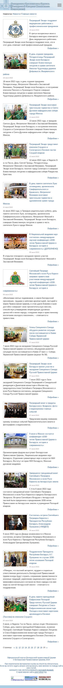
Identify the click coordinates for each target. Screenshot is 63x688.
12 (20, 647)
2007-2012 (39, 672)
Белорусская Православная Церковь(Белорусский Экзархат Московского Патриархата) (30, 6)
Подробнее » (53, 48)
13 (23, 647)
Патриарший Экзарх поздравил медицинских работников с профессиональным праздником (43, 23)
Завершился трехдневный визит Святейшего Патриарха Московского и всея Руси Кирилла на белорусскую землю (43, 477)
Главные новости (28, 14)
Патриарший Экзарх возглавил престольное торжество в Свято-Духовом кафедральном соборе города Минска (43, 109)
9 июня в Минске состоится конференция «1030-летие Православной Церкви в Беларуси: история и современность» (42, 439)
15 (29, 647)
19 (41, 647)
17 (35, 647)
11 (17, 647)
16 (32, 647)
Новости (16, 14)
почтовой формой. (46, 670)
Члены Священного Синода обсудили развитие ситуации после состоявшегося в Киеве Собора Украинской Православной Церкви (42, 333)
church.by (43, 664)
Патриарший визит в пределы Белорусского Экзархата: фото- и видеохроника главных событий (43, 407)
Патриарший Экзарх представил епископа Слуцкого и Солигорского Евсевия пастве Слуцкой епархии (43, 148)
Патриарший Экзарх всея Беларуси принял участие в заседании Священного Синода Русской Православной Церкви (43, 368)
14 (26, 647)
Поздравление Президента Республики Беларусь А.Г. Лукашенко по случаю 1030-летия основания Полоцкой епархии (41, 557)
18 (38, 647)
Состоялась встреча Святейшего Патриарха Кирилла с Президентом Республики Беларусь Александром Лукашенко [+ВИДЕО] (44, 521)
